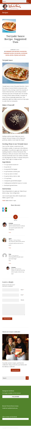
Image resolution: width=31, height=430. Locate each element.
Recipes (5, 12)
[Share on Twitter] (3, 210)
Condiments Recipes (9, 53)
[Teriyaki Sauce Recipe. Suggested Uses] (9, 26)
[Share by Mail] (6, 210)
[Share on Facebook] (2, 210)
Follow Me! (15, 396)
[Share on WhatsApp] (4, 210)
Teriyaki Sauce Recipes (20, 55)
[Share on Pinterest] (5, 210)
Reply (10, 232)
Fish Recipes (17, 53)
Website (22, 300)
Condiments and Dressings (12, 51)
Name (22, 289)
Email (22, 294)
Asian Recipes (23, 51)
